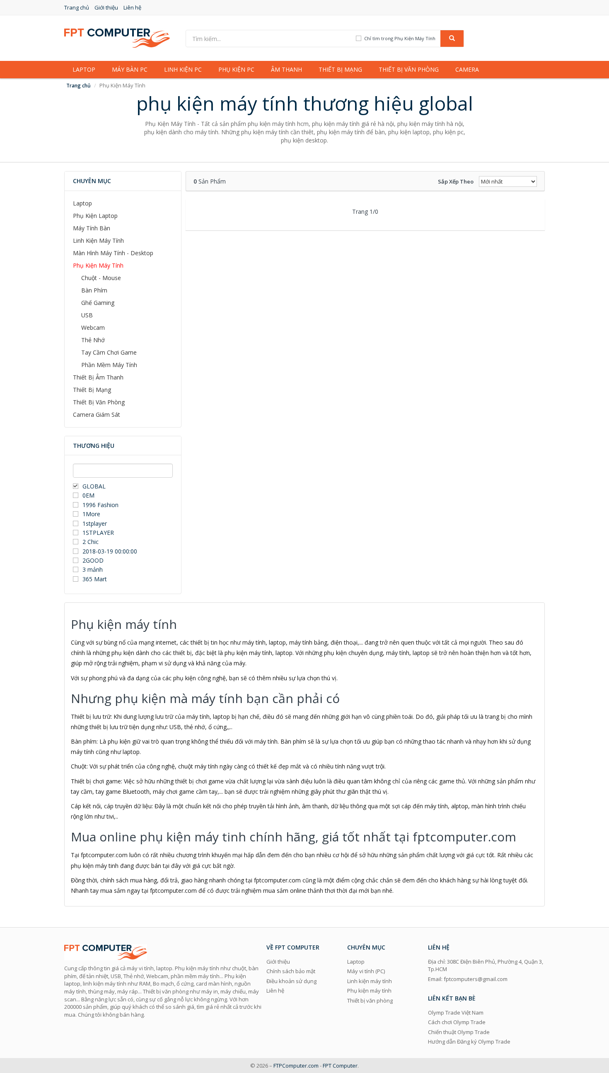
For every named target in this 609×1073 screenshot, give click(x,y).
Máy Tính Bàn (91, 228)
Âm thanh (286, 69)
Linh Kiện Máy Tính (98, 240)
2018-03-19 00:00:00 (109, 551)
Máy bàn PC (129, 69)
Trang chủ (76, 7)
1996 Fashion (100, 505)
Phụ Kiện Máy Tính (98, 265)
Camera (467, 69)
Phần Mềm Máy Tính (109, 365)
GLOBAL (94, 486)
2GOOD (93, 560)
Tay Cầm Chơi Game (109, 352)
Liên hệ (132, 7)
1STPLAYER (99, 532)
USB (87, 315)
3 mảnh (92, 569)
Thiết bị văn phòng (409, 69)
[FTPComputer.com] (117, 37)
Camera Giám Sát (96, 414)
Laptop (83, 69)
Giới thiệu (106, 7)
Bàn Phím (94, 290)
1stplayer (94, 523)
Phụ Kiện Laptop (95, 216)
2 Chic (90, 542)
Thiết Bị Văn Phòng (99, 402)
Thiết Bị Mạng (92, 390)
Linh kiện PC (183, 69)
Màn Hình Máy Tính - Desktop (113, 253)
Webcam (93, 327)
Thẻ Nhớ (93, 340)
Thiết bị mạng (340, 69)
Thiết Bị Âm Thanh (98, 377)
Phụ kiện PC (236, 69)
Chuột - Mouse (101, 278)
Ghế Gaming (97, 303)
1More (91, 514)
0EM (88, 495)
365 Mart (94, 579)
